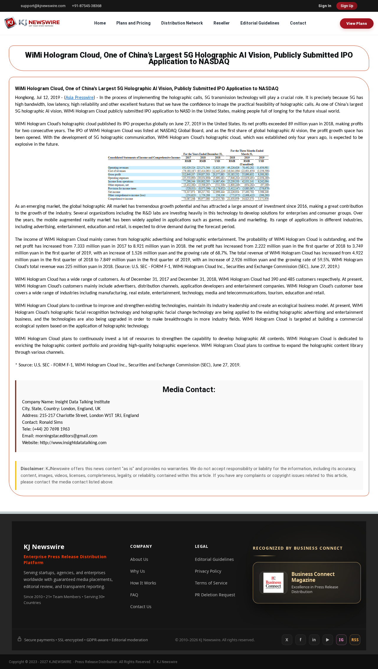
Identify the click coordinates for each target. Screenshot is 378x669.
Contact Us (140, 606)
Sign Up (346, 6)
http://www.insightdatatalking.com (73, 443)
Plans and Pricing (133, 23)
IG (341, 639)
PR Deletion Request (215, 594)
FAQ (134, 594)
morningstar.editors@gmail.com (66, 436)
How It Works (143, 583)
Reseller (222, 23)
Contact (298, 23)
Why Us (137, 571)
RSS (355, 639)
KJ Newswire (167, 662)
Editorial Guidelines (259, 23)
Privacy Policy (208, 571)
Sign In (324, 6)
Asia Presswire (80, 97)
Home (100, 23)
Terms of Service (211, 583)
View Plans (356, 23)
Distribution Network (182, 23)
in (314, 639)
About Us (139, 559)
